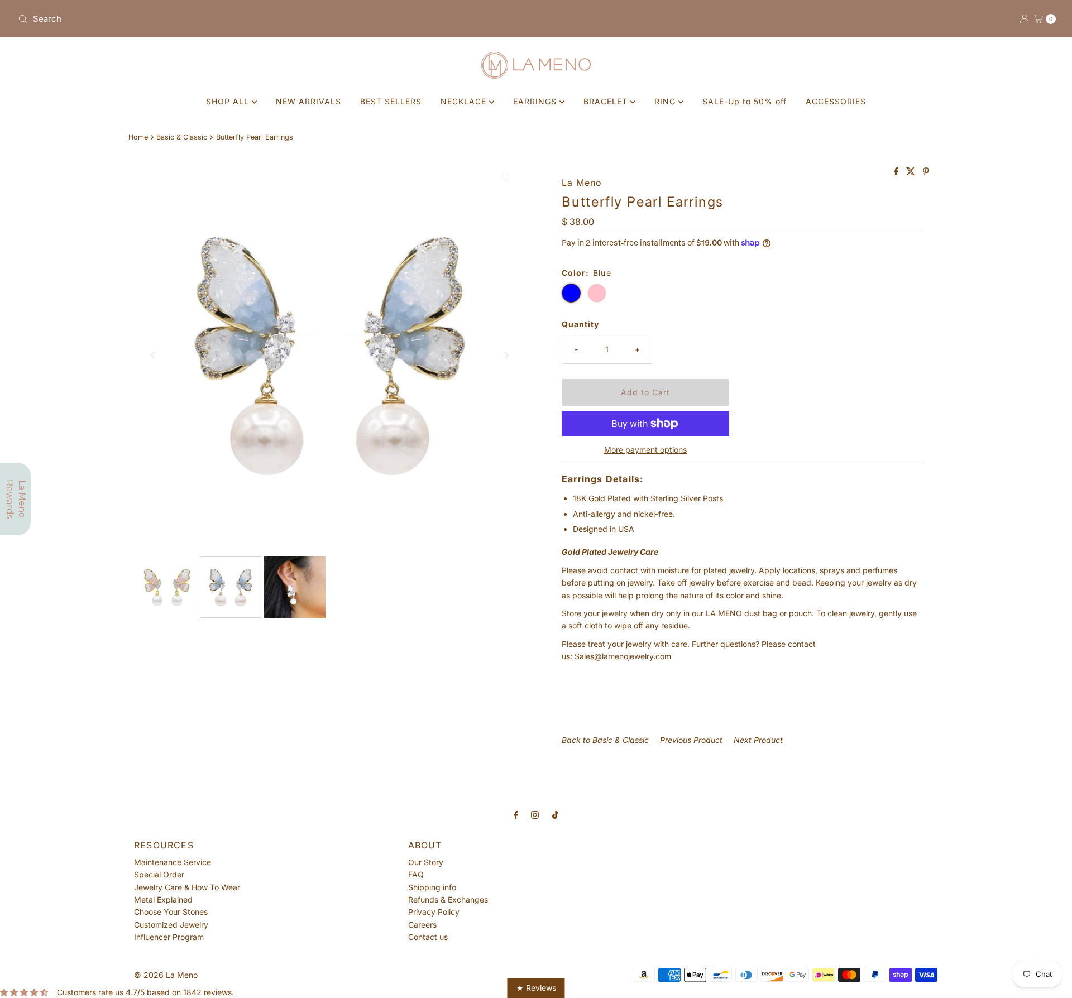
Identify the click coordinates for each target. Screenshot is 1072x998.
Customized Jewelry (171, 924)
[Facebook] (516, 814)
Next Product (758, 740)
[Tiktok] (555, 814)
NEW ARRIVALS (308, 101)
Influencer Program (169, 937)
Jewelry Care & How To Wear (187, 887)
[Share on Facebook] (897, 171)
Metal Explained (163, 899)
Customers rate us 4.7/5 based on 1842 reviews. (145, 992)
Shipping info (432, 887)
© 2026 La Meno (166, 975)
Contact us (428, 937)
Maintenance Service (172, 862)
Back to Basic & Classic (605, 740)
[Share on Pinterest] (926, 171)
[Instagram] (535, 814)
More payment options (645, 449)
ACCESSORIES (836, 101)
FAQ (416, 874)
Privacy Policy (434, 912)
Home (138, 137)
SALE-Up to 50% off (744, 101)
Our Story (425, 862)
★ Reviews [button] (536, 987)
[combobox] (272, 19)
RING (666, 101)
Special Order (159, 874)
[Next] (506, 355)
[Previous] (153, 355)
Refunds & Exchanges (448, 899)
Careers (422, 924)
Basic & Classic (181, 137)
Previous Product (691, 740)
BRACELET (606, 101)
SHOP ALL (229, 101)
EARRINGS (536, 101)
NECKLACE (465, 101)
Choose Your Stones (171, 912)
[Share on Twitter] (911, 171)
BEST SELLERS (391, 101)
